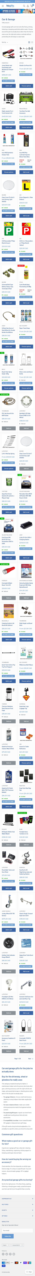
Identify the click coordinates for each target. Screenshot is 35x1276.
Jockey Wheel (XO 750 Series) (8, 914)
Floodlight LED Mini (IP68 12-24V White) (7, 998)
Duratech (22, 867)
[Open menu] (3, 6)
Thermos (4, 704)
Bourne (4, 195)
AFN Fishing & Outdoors (25, 580)
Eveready (4, 580)
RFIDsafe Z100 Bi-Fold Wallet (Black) (8, 833)
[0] (31, 6)
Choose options (26, 86)
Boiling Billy (5, 620)
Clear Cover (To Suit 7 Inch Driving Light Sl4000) (25, 455)
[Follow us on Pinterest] (10, 1254)
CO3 (20, 195)
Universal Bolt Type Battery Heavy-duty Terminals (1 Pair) (7, 286)
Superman (22, 704)
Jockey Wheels (6, 911)
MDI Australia (23, 108)
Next (29, 1058)
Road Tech (22, 785)
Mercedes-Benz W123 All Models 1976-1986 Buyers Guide (25, 496)
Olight (4, 108)
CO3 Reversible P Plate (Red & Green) (8, 242)
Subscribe (8, 1236)
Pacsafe (4, 829)
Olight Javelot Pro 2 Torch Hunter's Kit (7, 112)
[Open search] (24, 6)
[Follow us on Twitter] (6, 1254)
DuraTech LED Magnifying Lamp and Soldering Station (25, 872)
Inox (3, 150)
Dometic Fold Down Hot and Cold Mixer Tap (26, 998)
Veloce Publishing (24, 491)
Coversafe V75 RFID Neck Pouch (25, 1039)
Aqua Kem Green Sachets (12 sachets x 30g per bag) (8, 496)
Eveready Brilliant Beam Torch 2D (7, 584)
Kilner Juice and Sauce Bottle (26, 373)
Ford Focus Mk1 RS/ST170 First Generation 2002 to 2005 (7, 540)
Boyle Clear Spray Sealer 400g (7, 373)
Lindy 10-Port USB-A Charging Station (25, 538)
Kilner (21, 369)
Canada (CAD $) (16, 1245)
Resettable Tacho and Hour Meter (8, 871)
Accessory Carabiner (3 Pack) (8, 1039)
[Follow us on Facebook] (3, 1254)
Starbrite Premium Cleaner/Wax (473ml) (8, 747)
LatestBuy (22, 411)
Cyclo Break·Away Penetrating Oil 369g (25, 285)
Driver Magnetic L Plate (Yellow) (26, 198)
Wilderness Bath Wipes (26, 665)
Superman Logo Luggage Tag (24, 707)
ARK (20, 744)
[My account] (28, 6)
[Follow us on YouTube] (14, 1254)
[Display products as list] (32, 42)
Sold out (8, 428)
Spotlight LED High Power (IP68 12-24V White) (25, 415)
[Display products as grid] (29, 42)
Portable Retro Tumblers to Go (23, 833)
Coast (3, 325)
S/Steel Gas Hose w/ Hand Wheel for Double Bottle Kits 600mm (8, 330)
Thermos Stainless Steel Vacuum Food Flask (7, 708)
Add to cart (9, 86)
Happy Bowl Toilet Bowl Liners (26, 956)
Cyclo (21, 282)
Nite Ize (21, 63)
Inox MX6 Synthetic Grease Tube (7, 154)
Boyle (3, 369)
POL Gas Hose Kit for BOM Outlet (8, 414)
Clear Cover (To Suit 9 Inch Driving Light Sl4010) (8, 199)
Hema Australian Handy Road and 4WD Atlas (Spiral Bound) (26, 585)
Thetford (4, 491)
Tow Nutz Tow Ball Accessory (24, 112)
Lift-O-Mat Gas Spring (8, 453)
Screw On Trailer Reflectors (24, 747)
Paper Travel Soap (24, 328)
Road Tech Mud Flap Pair (25, 789)
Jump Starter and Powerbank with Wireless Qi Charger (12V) (7, 68)
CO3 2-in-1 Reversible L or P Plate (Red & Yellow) (26, 243)
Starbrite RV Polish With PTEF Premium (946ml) (7, 790)
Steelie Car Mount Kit (25, 65)
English (4, 1245)
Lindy (20, 535)
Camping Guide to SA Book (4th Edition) (8, 624)
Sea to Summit (23, 325)
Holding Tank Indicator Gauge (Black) (8, 956)
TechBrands (5, 411)
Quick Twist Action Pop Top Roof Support (8, 666)
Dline (20, 829)
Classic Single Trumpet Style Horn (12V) (26, 914)
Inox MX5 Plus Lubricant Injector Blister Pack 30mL (24, 154)
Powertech (5, 63)
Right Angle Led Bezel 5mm (25, 624)
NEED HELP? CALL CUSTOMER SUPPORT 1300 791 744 (17, 1)
